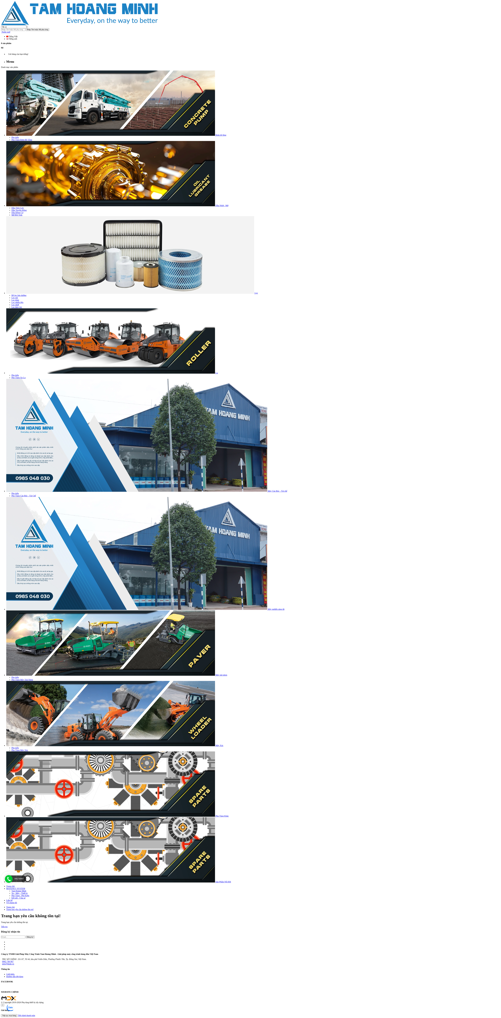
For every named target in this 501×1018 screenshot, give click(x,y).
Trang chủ (10, 907)
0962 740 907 (8, 961)
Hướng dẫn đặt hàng (14, 976)
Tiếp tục (4, 927)
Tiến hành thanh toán (26, 1015)
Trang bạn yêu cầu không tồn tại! (20, 909)
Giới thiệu (10, 974)
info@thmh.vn (8, 964)
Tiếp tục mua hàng (9, 1016)
